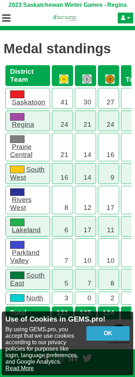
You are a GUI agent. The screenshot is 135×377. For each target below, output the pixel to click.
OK (108, 333)
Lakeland (26, 230)
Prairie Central (21, 150)
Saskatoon (28, 102)
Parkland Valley (25, 256)
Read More (19, 368)
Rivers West (21, 203)
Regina (23, 124)
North (34, 298)
